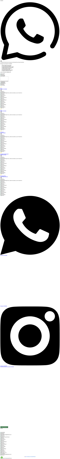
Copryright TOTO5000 (10, 366)
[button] (30, 397)
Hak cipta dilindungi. (3, 366)
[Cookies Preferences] (2, 457)
